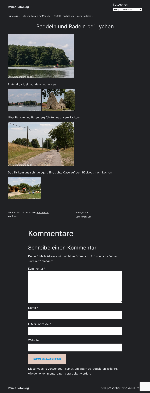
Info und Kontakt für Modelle (36, 16)
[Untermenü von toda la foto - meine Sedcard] (92, 16)
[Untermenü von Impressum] (19, 16)
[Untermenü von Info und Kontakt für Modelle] (51, 16)
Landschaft (81, 216)
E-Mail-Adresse (39, 324)
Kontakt (57, 16)
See (89, 216)
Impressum (13, 16)
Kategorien (120, 4)
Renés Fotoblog (18, 7)
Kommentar (36, 268)
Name (33, 307)
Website (33, 340)
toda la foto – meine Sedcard (77, 16)
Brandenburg (43, 212)
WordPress (135, 388)
